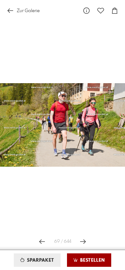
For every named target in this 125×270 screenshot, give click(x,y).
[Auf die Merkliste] (100, 10)
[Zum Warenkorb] (115, 10)
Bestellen (92, 260)
